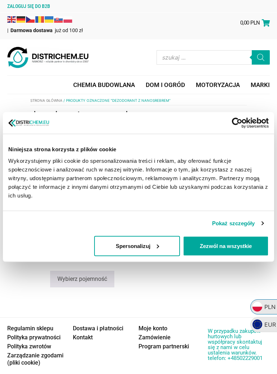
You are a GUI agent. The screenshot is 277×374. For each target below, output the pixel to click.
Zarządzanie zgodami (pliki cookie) (35, 359)
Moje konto (152, 328)
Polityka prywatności (34, 337)
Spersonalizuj (133, 246)
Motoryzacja (218, 84)
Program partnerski (163, 346)
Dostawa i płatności (98, 328)
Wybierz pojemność (82, 278)
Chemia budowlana (104, 84)
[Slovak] (58, 18)
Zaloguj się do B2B (28, 6)
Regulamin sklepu (30, 328)
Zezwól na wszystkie (226, 246)
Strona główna (46, 100)
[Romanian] (40, 18)
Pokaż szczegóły (233, 223)
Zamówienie (154, 337)
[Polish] (68, 18)
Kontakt (83, 337)
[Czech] (30, 18)
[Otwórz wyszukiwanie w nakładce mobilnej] (213, 57)
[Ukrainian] (49, 18)
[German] (21, 18)
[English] (12, 18)
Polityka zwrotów (29, 346)
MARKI (260, 84)
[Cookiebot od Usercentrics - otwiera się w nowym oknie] (237, 123)
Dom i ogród (165, 84)
